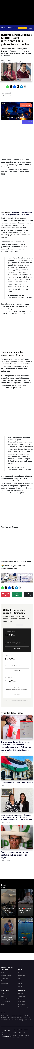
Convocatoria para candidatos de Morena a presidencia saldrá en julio (16, 213)
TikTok (20, 983)
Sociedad (27, 1018)
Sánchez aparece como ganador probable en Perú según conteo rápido (15, 855)
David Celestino (7, 93)
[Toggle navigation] (30, 28)
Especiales (20, 1018)
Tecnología (20, 1020)
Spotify (20, 986)
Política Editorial (6, 976)
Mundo (3, 1004)
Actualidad (21, 996)
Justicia (3, 1018)
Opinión (20, 999)
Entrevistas (21, 1001)
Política (3, 1016)
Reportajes (21, 1004)
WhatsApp (17, 596)
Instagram (21, 976)
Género (13, 1018)
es (22, 1037)
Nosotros (15, 1030)
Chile (2, 993)
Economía (21, 1016)
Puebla (9, 60)
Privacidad (4, 983)
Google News (6, 594)
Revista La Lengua (23, 1007)
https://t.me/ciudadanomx (14, 566)
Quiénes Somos (6, 973)
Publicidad (4, 978)
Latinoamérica (5, 1001)
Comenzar (17, 670)
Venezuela (4, 999)
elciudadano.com (10, 568)
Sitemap (27, 1035)
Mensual (19, 625)
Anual (27, 625)
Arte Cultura (12, 1020)
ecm (22, 62)
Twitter (20, 978)
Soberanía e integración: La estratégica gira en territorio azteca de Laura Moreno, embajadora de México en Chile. (17, 817)
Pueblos (27, 1016)
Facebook (21, 973)
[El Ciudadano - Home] (8, 28)
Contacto (4, 981)
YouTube (28, 596)
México (3, 60)
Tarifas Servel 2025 (18, 1035)
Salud (8, 1018)
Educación (4, 1020)
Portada (20, 993)
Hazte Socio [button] (23, 28)
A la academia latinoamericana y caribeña (17, 782)
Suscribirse (17, 648)
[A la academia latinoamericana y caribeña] (17, 768)
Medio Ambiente (12, 1016)
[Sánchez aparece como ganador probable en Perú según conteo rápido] (17, 838)
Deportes (28, 1020)
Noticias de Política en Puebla (10, 62)
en (25, 1037)
